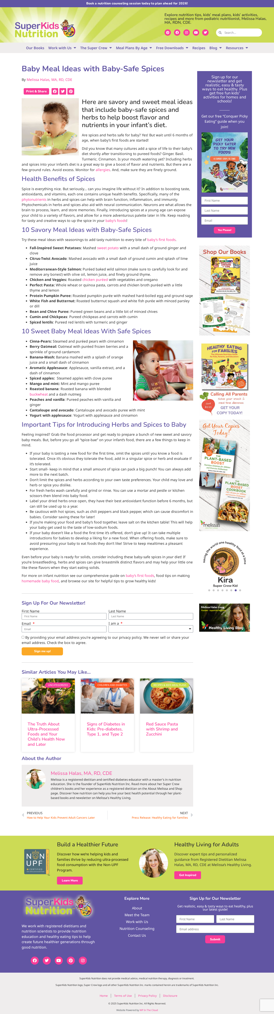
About (137, 908)
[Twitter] (205, 32)
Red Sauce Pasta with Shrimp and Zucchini (162, 729)
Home (104, 996)
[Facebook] (177, 32)
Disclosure (170, 996)
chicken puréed (95, 279)
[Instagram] (186, 32)
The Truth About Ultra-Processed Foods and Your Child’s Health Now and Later (46, 734)
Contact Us (137, 935)
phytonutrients (34, 199)
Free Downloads (170, 47)
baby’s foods (116, 220)
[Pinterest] (167, 32)
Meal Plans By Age (131, 47)
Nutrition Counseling (137, 928)
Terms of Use (123, 996)
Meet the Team (137, 914)
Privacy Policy (147, 996)
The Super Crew (93, 47)
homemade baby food (40, 580)
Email (27, 623)
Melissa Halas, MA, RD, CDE (49, 79)
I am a (114, 623)
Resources (235, 47)
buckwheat (39, 394)
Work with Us (60, 47)
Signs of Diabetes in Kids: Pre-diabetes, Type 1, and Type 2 (106, 729)
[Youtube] (196, 32)
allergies (103, 169)
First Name (31, 611)
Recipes (198, 47)
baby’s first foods (161, 239)
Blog (213, 47)
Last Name (117, 611)
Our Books (35, 47)
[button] (55, 91)
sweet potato (108, 247)
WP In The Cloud (149, 1010)
